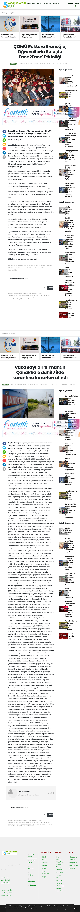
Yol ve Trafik (60, 862)
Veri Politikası (5, 883)
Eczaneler (59, 870)
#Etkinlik (11, 268)
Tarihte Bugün (58, 876)
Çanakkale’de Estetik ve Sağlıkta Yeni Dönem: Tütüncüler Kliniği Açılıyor (70, 172)
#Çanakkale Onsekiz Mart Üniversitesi (21, 266)
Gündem (31, 3)
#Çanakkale (40, 266)
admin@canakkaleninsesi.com (28, 795)
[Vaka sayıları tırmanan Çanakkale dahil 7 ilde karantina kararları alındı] (28, 403)
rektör (10, 161)
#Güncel (44, 268)
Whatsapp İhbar (6, 893)
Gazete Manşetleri (59, 890)
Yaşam (13, 334)
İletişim (33, 885)
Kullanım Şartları (6, 890)
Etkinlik (11, 259)
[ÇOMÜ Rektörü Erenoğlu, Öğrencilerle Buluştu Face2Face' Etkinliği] (28, 87)
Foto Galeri (31, 855)
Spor (43, 871)
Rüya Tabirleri (74, 865)
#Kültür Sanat (34, 268)
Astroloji (72, 868)
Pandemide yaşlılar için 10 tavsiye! (69, 315)
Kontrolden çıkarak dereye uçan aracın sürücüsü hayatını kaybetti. (70, 189)
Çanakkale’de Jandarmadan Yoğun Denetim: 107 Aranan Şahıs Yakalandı (70, 139)
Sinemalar (59, 880)
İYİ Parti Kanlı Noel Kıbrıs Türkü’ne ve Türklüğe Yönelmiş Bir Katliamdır (70, 258)
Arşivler (30, 875)
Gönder (50, 288)
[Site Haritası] (2, 870)
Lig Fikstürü (59, 873)
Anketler (72, 860)
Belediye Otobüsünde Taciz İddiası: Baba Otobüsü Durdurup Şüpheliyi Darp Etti (70, 288)
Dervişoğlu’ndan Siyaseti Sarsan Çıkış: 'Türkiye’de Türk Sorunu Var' (71, 156)
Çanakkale (12, 145)
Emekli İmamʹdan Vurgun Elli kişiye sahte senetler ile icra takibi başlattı (69, 224)
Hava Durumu (58, 858)
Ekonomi (47, 3)
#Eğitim (18, 268)
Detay (59, 910)
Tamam (68, 910)
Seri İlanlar (59, 883)
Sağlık (44, 868)
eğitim (41, 209)
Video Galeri (31, 861)
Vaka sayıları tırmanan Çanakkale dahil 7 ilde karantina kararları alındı (70, 241)
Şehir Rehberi (60, 886)
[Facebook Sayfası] (2, 865)
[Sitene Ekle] (6, 870)
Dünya (39, 3)
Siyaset (56, 3)
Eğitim (12, 13)
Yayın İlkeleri (5, 880)
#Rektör (49, 266)
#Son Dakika (12, 270)
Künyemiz (31, 881)
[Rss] (20, 865)
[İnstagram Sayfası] (9, 865)
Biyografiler (73, 863)
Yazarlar (31, 869)
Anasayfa (5, 13)
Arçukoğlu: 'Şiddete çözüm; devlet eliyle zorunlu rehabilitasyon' (71, 80)
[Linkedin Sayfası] (16, 865)
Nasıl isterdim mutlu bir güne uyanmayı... (69, 272)
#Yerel (25, 268)
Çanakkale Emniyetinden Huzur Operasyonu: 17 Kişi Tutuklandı (70, 123)
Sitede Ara (73, 857)
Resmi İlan (45, 874)
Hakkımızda (5, 877)
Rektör (11, 153)
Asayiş (44, 877)
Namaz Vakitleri (58, 866)
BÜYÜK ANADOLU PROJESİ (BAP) (68, 210)
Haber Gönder (6, 896)
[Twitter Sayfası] (5, 865)
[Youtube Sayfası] (12, 865)
